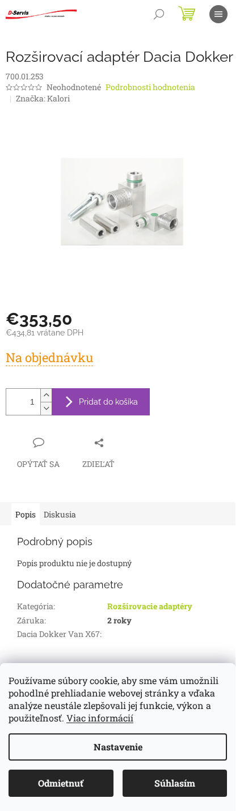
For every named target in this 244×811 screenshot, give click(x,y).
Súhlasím (174, 783)
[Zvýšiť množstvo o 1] (46, 395)
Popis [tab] (25, 514)
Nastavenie (118, 747)
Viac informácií (99, 718)
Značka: (43, 98)
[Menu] (218, 14)
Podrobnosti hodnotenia (150, 87)
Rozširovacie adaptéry (149, 606)
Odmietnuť (60, 783)
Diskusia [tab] (60, 514)
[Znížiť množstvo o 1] (46, 408)
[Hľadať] (159, 14)
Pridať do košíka (108, 401)
